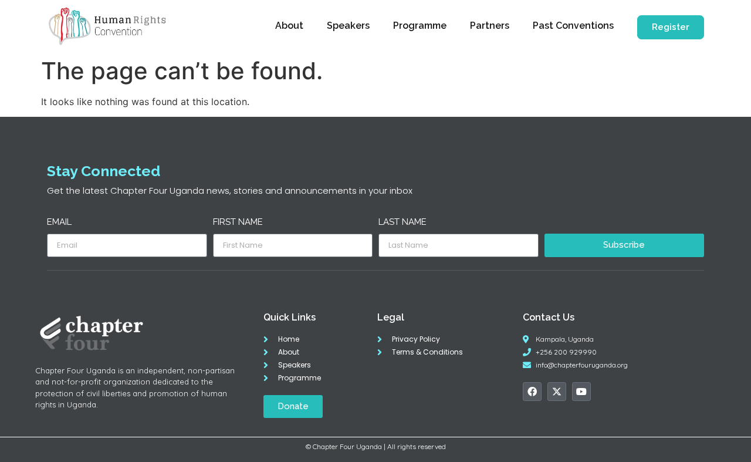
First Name (238, 222)
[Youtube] (581, 391)
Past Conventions (573, 25)
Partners (489, 25)
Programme (419, 25)
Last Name (402, 222)
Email (59, 222)
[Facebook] (532, 391)
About (289, 25)
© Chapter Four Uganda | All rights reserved (376, 446)
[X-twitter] (556, 391)
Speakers (348, 25)
